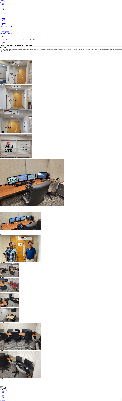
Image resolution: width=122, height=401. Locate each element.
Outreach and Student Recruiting (43, 39)
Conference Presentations (4, 41)
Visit (2, 1)
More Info (4, 1)
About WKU (3, 3)
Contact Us (3, 397)
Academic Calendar (3, 13)
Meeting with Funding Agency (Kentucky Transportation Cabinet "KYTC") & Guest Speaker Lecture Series (29, 39)
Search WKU (1, 28)
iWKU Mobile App (3, 9)
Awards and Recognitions (4, 42)
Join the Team (3, 43)
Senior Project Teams (11, 39)
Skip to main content (2, 0)
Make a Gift (3, 24)
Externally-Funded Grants (4, 40)
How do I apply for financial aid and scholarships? (7, 30)
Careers (2, 396)
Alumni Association (3, 23)
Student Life (3, 5)
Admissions (3, 4)
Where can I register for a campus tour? (5, 31)
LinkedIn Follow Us (2, 51)
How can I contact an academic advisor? (6, 32)
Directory (2, 14)
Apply (1, 1)
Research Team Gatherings (15, 39)
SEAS (2, 36)
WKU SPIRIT (3, 25)
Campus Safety (3, 8)
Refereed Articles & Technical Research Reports (11, 40)
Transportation (3, 10)
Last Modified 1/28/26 (2, 400)
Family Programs (3, 18)
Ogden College (3, 35)
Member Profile (3, 20)
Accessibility (3, 395)
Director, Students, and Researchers (5, 39)
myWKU (2, 15)
